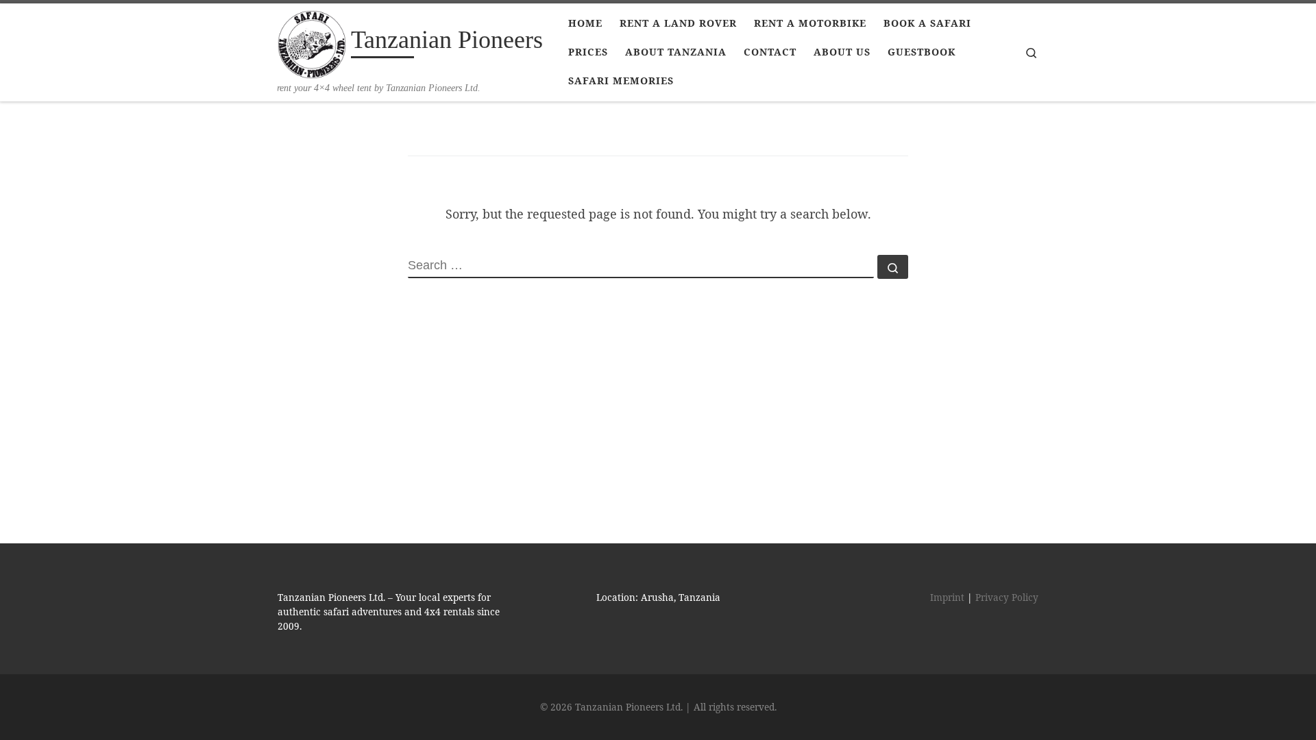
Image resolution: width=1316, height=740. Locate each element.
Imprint (947, 597)
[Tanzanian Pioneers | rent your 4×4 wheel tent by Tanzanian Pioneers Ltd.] (312, 42)
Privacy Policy (1006, 597)
